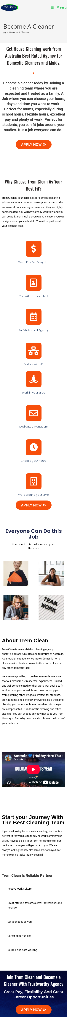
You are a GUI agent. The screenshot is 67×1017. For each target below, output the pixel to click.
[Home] (4, 32)
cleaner (27, 83)
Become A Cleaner (19, 32)
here (41, 840)
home (57, 658)
